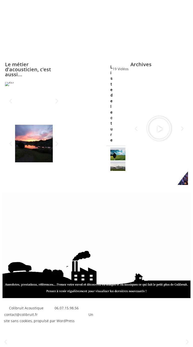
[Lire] (159, 128)
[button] (11, 101)
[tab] (115, 153)
